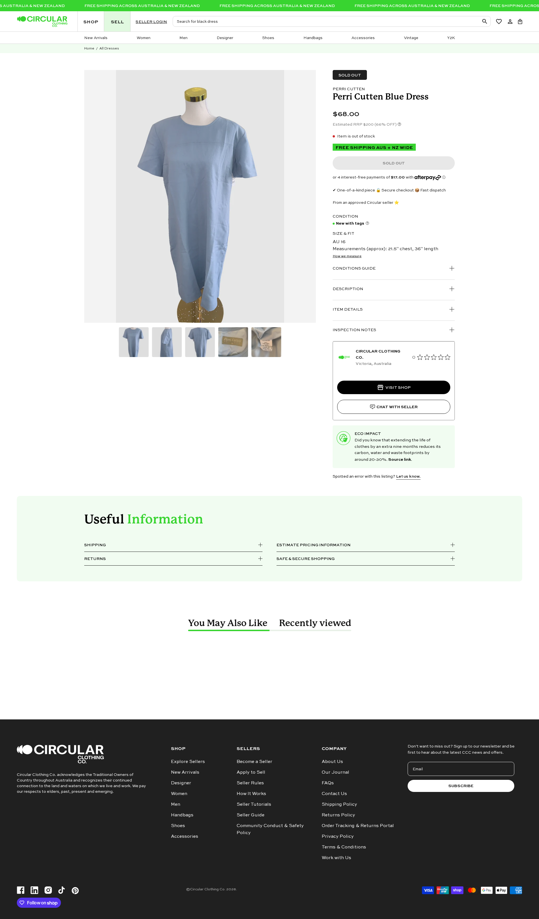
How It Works (251, 793)
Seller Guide (250, 815)
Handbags (182, 815)
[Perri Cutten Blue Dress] (134, 342)
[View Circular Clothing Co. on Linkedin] (34, 890)
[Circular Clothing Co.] (42, 21)
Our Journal (335, 772)
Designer (181, 783)
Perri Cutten (349, 88)
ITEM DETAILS (348, 309)
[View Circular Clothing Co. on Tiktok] (61, 890)
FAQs (328, 783)
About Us (332, 761)
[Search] (485, 21)
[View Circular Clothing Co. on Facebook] (20, 890)
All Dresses (109, 48)
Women (179, 793)
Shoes (178, 825)
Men (175, 804)
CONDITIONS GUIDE (354, 268)
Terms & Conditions (344, 847)
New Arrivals (185, 772)
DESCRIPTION (348, 288)
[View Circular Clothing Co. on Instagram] (48, 890)
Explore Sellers (188, 761)
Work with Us (336, 857)
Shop (178, 748)
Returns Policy (338, 815)
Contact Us (334, 793)
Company (334, 748)
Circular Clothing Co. (207, 888)
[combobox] (331, 21)
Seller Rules (250, 783)
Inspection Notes (354, 329)
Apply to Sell (251, 772)
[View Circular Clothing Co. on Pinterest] (75, 890)
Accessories (184, 836)
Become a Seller (254, 761)
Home (89, 48)
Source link (399, 459)
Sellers (248, 748)
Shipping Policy (339, 804)
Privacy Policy (338, 836)
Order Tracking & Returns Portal (358, 825)
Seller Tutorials (254, 804)
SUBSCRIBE (461, 785)
